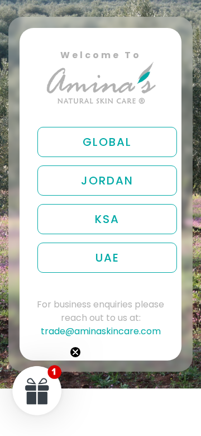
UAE (107, 258)
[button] (37, 390)
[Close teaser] (75, 352)
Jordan (107, 180)
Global (107, 142)
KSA (107, 219)
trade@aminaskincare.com (101, 331)
